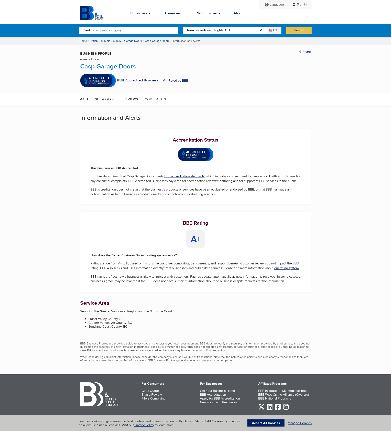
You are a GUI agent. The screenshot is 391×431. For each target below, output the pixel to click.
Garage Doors (133, 41)
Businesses (172, 13)
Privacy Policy (144, 425)
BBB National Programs (274, 398)
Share (307, 51)
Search (299, 30)
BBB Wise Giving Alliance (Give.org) (283, 394)
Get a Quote (106, 99)
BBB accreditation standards (184, 176)
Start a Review (152, 394)
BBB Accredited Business (137, 80)
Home (83, 41)
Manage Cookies (300, 423)
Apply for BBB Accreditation (220, 398)
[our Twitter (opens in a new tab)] (261, 409)
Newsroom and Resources (218, 402)
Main (83, 99)
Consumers (138, 13)
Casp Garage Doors (157, 41)
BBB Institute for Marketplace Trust (283, 390)
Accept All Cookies (266, 423)
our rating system (286, 268)
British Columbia (100, 41)
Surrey (117, 41)
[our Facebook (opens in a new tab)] (278, 409)
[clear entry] (262, 30)
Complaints (155, 99)
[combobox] (135, 30)
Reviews (131, 99)
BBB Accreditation (213, 394)
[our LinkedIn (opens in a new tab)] (269, 409)
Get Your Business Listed (217, 390)
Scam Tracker (207, 13)
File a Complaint (153, 398)
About (238, 13)
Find (86, 30)
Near (190, 30)
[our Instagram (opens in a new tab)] (286, 409)
